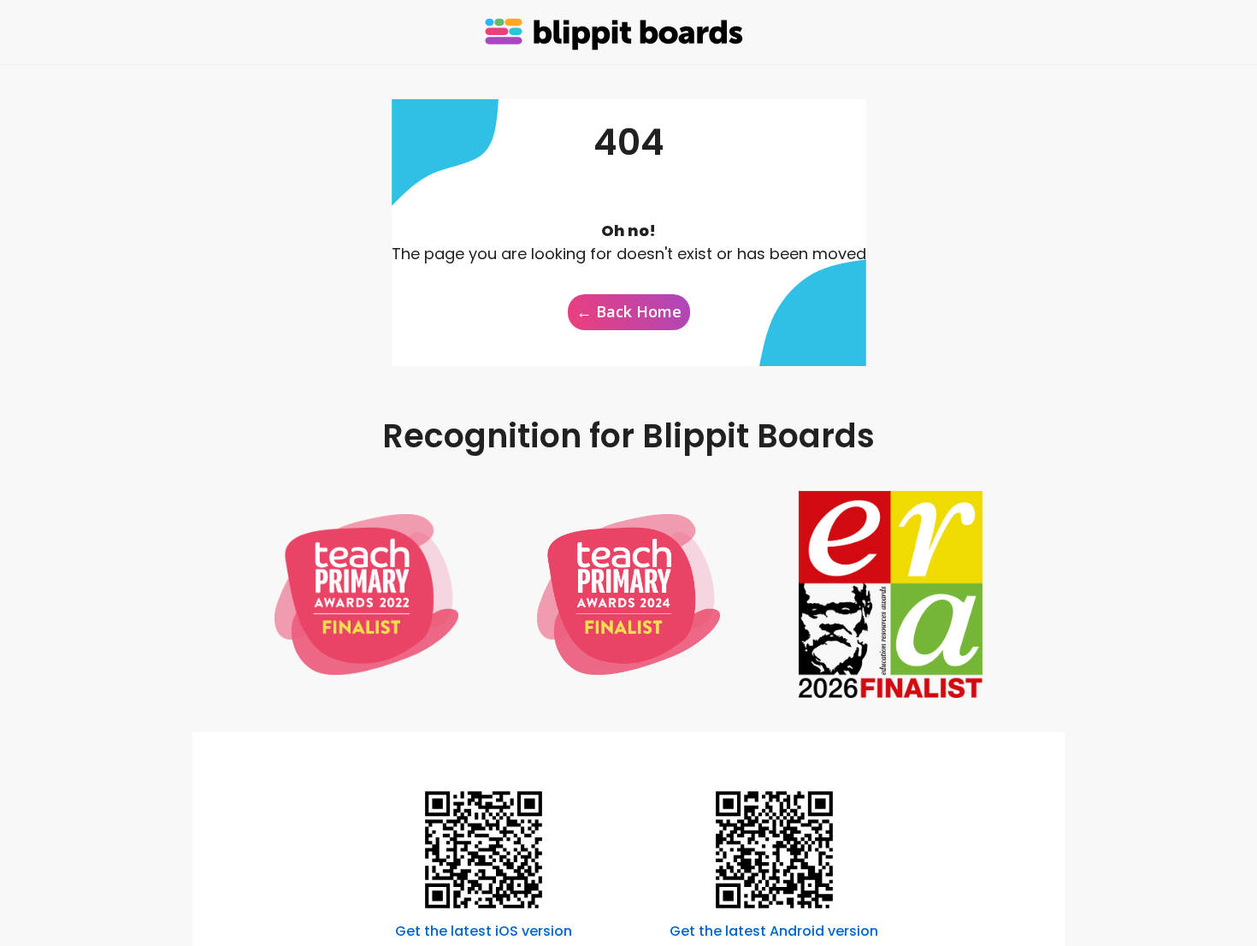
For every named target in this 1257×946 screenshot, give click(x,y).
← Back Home (629, 311)
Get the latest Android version (774, 931)
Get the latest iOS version (483, 931)
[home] (616, 32)
